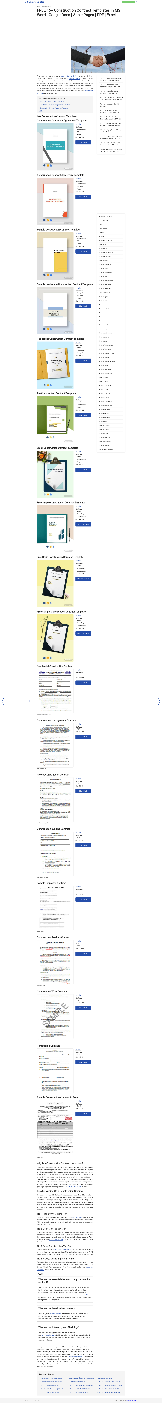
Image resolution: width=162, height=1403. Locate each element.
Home (38, 6)
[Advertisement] (81, 31)
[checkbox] (26, 2)
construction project (68, 76)
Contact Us (28, 1401)
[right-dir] (159, 701)
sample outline (77, 1217)
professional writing (56, 1239)
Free (128, 2)
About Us (37, 1401)
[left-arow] (3, 701)
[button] (136, 2)
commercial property (49, 1335)
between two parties (75, 1187)
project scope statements (62, 1249)
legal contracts (74, 78)
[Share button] (29, 701)
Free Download (83, 524)
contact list (85, 1295)
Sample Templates (131, 1401)
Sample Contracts (46, 6)
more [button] (40, 111)
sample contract (55, 1314)
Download (83, 142)
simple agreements (75, 1357)
